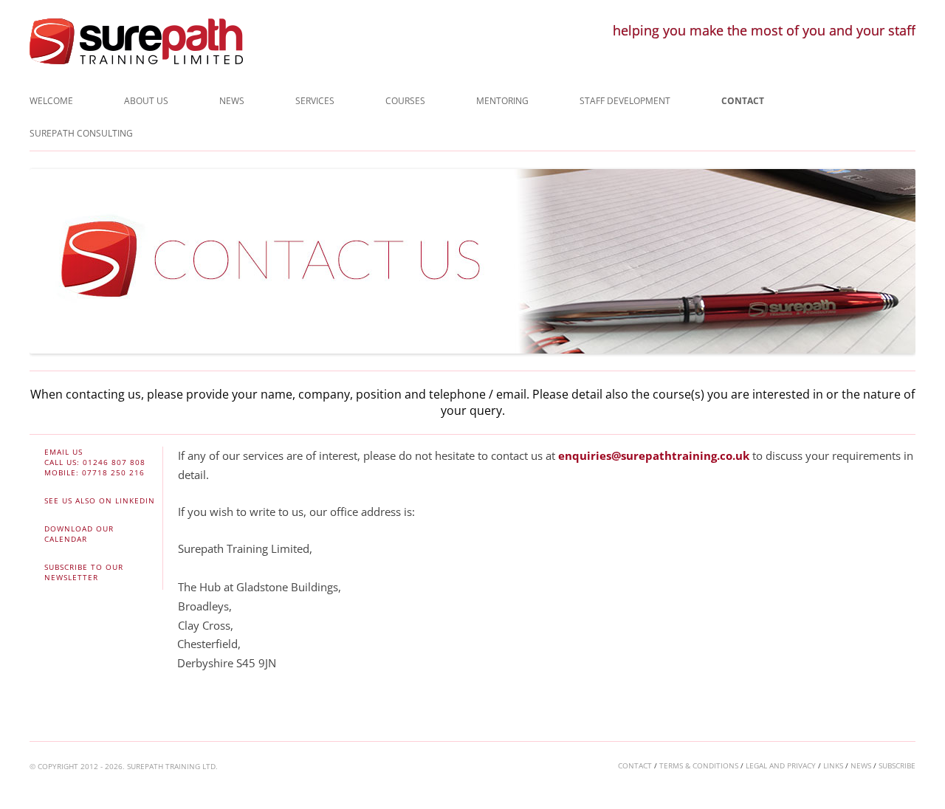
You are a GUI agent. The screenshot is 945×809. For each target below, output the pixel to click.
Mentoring (502, 100)
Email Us (63, 452)
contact (635, 765)
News (231, 100)
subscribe (897, 765)
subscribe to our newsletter (83, 572)
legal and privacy (781, 765)
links (833, 765)
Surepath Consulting (81, 133)
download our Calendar (79, 533)
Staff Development (625, 100)
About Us (146, 100)
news (860, 765)
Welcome (51, 100)
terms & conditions (698, 765)
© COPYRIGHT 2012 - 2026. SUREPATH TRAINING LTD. (124, 766)
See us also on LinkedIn (99, 500)
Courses (405, 100)
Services (314, 100)
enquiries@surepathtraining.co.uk (653, 456)
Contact (742, 100)
